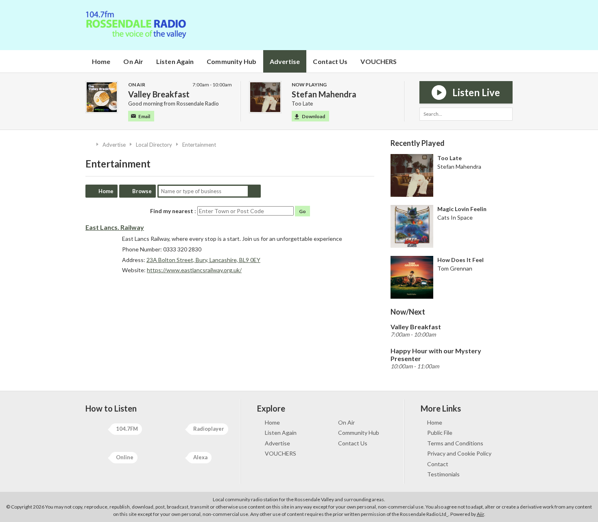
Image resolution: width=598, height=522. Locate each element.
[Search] (506, 114)
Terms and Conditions (455, 443)
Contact (437, 463)
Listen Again (175, 61)
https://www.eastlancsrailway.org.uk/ (194, 270)
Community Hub (231, 61)
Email (144, 116)
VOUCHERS (378, 61)
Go (302, 211)
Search (254, 191)
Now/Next (408, 311)
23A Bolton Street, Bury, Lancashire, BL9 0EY (203, 259)
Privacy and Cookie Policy (459, 453)
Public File (439, 432)
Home (101, 61)
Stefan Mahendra (459, 166)
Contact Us (330, 61)
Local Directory (154, 144)
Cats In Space (455, 217)
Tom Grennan (454, 268)
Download (313, 116)
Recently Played (418, 143)
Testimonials (443, 474)
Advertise (285, 61)
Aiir (480, 514)
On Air (133, 61)
